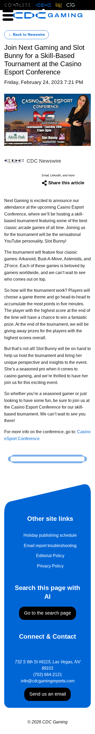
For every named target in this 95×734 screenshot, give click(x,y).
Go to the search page (47, 613)
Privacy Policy (50, 566)
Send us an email (47, 694)
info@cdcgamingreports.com (47, 681)
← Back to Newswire (26, 35)
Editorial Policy (50, 555)
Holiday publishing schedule (50, 535)
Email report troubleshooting (50, 545)
